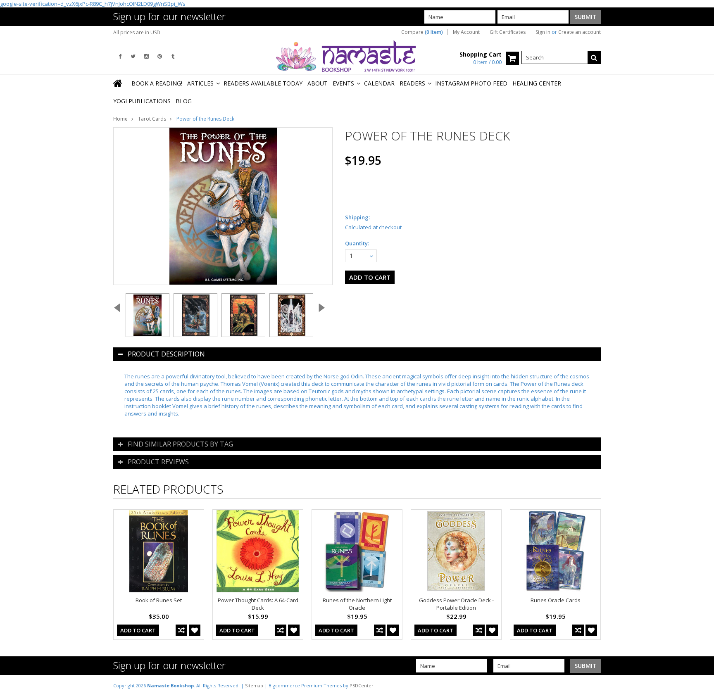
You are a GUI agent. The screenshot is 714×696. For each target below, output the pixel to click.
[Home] (118, 83)
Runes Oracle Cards (556, 600)
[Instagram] (146, 56)
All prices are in (136, 32)
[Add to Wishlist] (194, 630)
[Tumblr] (172, 56)
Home (120, 118)
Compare (422, 32)
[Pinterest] (159, 56)
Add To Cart (138, 630)
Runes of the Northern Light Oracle (357, 603)
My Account (466, 32)
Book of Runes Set (159, 600)
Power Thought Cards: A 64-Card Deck (258, 603)
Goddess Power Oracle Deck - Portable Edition (456, 603)
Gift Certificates (508, 32)
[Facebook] (120, 56)
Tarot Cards (152, 118)
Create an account (579, 32)
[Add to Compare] (181, 630)
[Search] (594, 57)
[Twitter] (133, 56)
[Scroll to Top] (701, 685)
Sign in (543, 32)
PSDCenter (362, 685)
